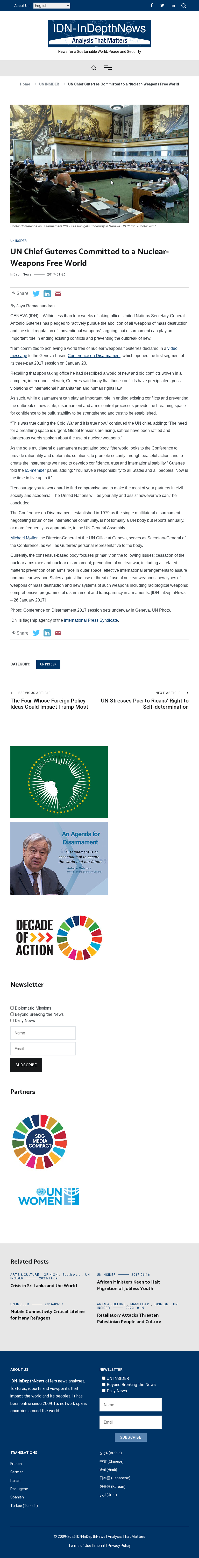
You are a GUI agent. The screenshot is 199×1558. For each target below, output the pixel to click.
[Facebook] (152, 5)
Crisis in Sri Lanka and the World (43, 1286)
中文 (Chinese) (112, 1461)
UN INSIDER (18, 241)
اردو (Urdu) (108, 1495)
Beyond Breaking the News (39, 1014)
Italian (15, 1481)
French (16, 1464)
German (17, 1472)
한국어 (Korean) (112, 1486)
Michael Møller (23, 538)
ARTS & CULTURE (24, 1275)
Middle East (140, 1304)
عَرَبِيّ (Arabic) (111, 1453)
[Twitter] (162, 5)
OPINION (51, 1275)
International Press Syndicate (91, 620)
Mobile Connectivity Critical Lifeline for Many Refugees (47, 1315)
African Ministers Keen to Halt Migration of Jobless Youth (128, 1285)
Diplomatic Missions (33, 1008)
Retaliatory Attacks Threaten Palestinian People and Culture (129, 1318)
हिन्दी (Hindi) (108, 1470)
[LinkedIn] (173, 5)
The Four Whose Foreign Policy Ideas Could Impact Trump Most (49, 700)
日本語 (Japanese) (115, 1478)
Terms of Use (79, 1545)
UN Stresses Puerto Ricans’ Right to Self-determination (145, 700)
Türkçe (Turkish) (24, 1506)
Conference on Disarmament (94, 355)
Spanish (17, 1497)
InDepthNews (21, 274)
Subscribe (26, 1065)
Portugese (19, 1489)
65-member (35, 470)
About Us (22, 6)
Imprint (99, 1545)
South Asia (71, 1275)
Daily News (25, 1020)
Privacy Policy (119, 1545)
